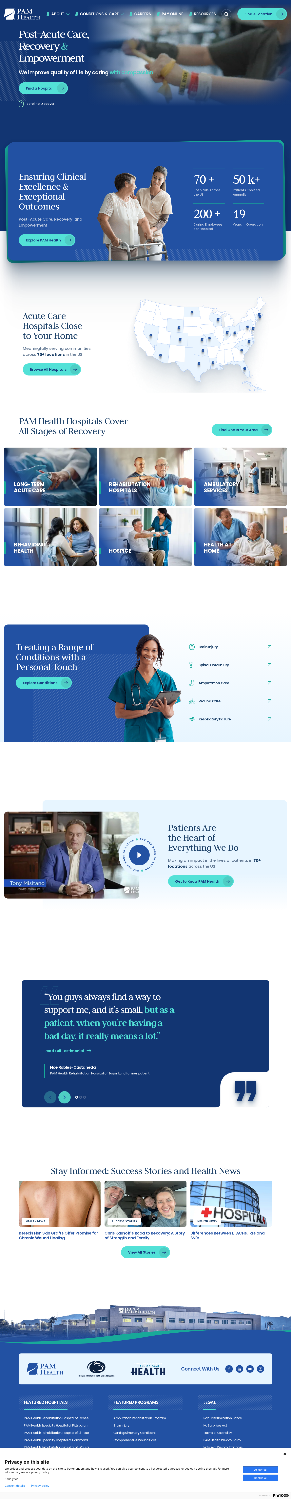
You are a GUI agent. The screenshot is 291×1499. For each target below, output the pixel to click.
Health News (35, 1221)
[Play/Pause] (139, 855)
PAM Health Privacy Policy (222, 1440)
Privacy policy (40, 1485)
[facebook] (229, 1369)
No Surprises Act (215, 1425)
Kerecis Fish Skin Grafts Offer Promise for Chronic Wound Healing (58, 1235)
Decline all (260, 1478)
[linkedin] (239, 1369)
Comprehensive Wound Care (134, 1440)
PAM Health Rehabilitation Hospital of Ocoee (56, 1418)
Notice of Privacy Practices (223, 1447)
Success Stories (124, 1221)
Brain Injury (121, 1425)
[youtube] (250, 1369)
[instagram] (260, 1369)
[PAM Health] (22, 14)
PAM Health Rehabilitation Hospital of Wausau (57, 1447)
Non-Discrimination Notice (222, 1418)
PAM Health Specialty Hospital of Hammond (56, 1440)
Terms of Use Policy (217, 1432)
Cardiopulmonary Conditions (134, 1432)
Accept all (260, 1469)
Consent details (15, 1485)
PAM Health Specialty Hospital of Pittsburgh (55, 1425)
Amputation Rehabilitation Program (139, 1418)
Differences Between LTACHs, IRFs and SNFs (227, 1235)
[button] (226, 14)
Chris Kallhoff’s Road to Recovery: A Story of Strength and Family (145, 1235)
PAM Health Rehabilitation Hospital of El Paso (56, 1432)
